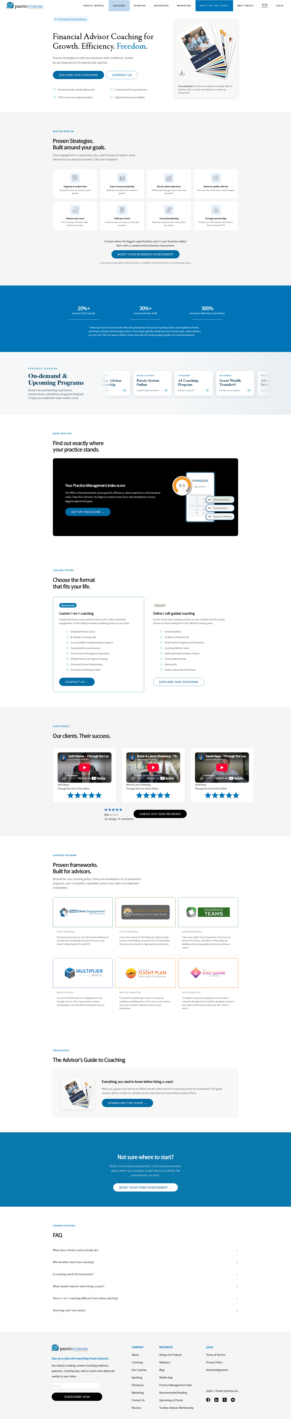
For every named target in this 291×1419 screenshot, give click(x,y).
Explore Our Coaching (178, 682)
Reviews (136, 1408)
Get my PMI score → (88, 512)
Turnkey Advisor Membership (176, 1408)
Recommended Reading (173, 1392)
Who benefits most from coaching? (145, 1262)
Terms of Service (215, 1355)
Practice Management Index (175, 1385)
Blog (162, 1370)
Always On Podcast (170, 1355)
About (135, 1355)
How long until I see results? (145, 1310)
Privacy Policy (214, 1362)
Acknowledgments (217, 1370)
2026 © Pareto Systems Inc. (222, 1391)
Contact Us (138, 1400)
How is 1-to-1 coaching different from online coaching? (145, 1298)
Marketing (138, 1392)
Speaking (137, 1377)
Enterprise (138, 1385)
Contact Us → (77, 682)
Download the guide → (127, 1103)
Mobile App (166, 1377)
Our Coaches (139, 1370)
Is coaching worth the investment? (145, 1274)
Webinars (164, 1362)
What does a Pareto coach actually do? (145, 1250)
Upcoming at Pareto (171, 1400)
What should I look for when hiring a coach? (145, 1286)
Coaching (137, 1362)
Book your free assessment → (145, 1187)
